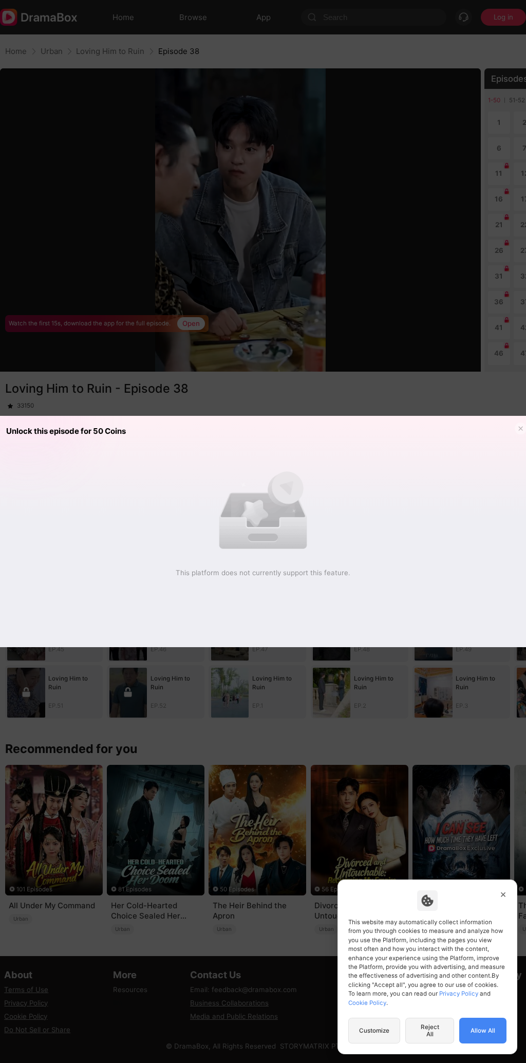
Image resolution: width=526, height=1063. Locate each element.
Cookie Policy (367, 1002)
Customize (374, 1030)
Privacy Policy (458, 993)
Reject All (430, 1030)
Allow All (483, 1030)
